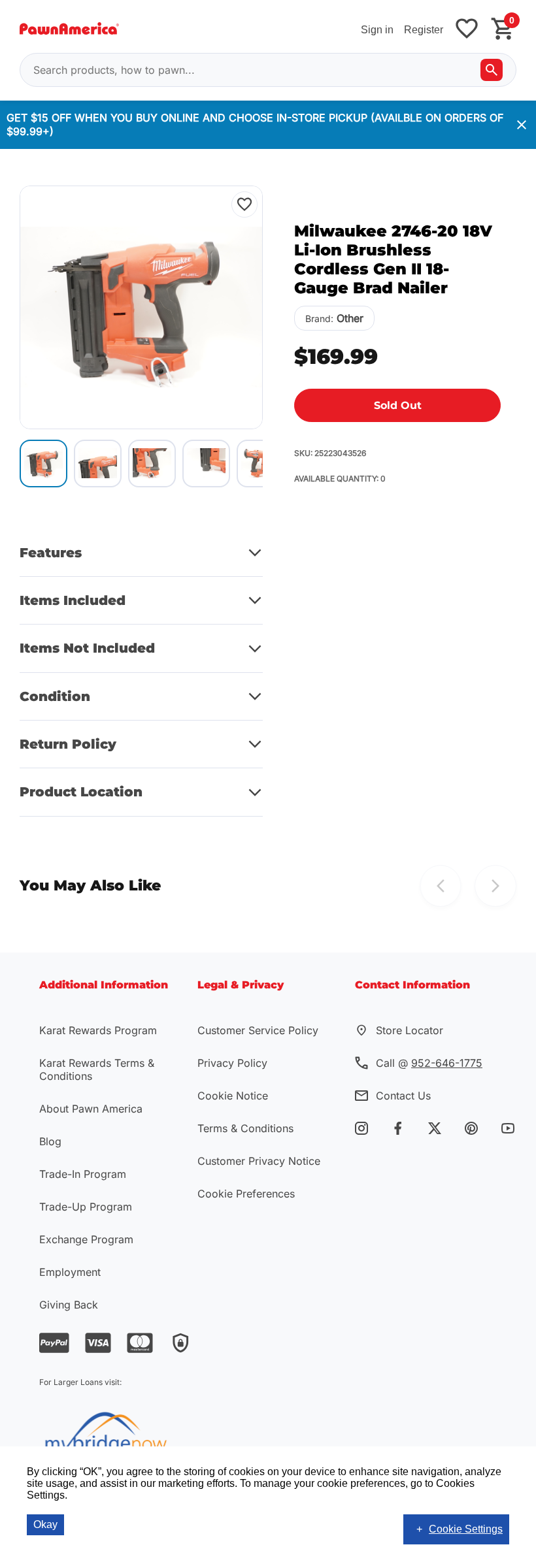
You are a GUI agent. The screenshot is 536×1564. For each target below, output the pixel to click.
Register (423, 29)
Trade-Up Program (85, 1206)
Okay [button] (45, 1524)
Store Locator (409, 1030)
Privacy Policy (232, 1062)
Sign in (377, 29)
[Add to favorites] (467, 30)
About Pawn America (90, 1108)
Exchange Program (86, 1239)
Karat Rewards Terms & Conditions (96, 1069)
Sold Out (398, 405)
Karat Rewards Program (98, 1030)
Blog (50, 1141)
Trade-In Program (82, 1174)
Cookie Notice (232, 1095)
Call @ (429, 1062)
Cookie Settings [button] (466, 1529)
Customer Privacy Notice (258, 1160)
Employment (70, 1272)
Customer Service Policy (257, 1030)
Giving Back (68, 1304)
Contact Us (403, 1095)
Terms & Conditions (245, 1128)
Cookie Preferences (246, 1193)
